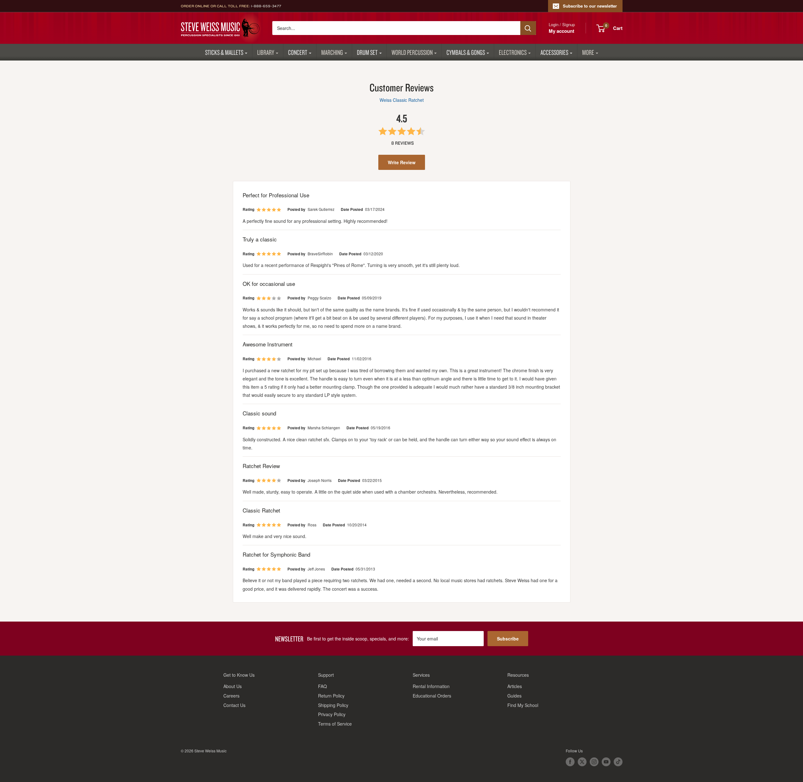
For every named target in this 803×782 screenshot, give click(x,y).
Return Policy (331, 695)
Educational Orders (432, 695)
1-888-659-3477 (266, 6)
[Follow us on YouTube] (606, 761)
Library (265, 52)
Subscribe (508, 638)
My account (561, 30)
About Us (232, 686)
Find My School (522, 705)
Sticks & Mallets (224, 52)
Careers (231, 695)
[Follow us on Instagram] (594, 761)
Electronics (513, 52)
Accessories (554, 52)
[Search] (528, 28)
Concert (297, 52)
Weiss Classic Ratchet (402, 100)
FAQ (322, 686)
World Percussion (412, 52)
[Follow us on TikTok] (618, 761)
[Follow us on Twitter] (582, 761)
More (588, 52)
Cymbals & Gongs (465, 52)
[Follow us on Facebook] (570, 761)
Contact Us (234, 705)
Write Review (402, 162)
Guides (514, 695)
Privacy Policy (331, 714)
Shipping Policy (333, 705)
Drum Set (367, 52)
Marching (332, 52)
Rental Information (431, 686)
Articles (514, 686)
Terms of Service (335, 724)
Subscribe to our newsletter (590, 6)
